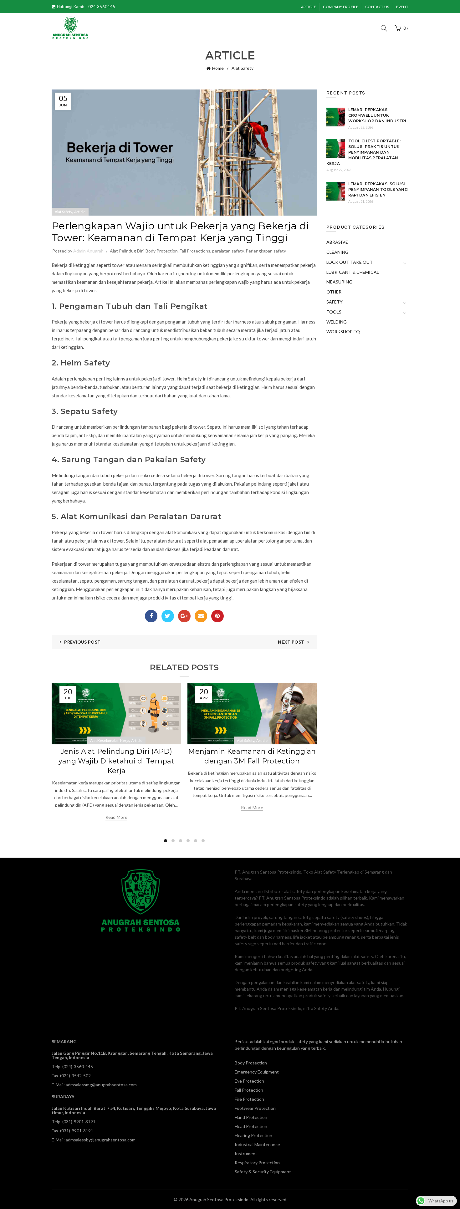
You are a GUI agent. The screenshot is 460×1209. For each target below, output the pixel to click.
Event (402, 6)
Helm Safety (189, 378)
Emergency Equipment (257, 1071)
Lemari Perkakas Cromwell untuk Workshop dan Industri (377, 115)
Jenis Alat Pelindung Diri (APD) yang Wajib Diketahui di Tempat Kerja (116, 761)
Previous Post (82, 642)
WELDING (336, 321)
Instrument (246, 1153)
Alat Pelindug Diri (127, 250)
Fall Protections (195, 250)
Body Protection (162, 250)
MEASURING (339, 281)
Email (201, 616)
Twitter (167, 616)
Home (218, 68)
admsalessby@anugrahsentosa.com (100, 1139)
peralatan (157, 540)
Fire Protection (249, 1099)
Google (184, 616)
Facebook (151, 616)
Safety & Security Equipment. (263, 1171)
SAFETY (334, 301)
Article (308, 6)
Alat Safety (242, 68)
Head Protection (251, 1126)
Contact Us (377, 6)
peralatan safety (228, 250)
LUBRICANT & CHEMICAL (352, 272)
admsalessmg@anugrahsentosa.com (101, 1084)
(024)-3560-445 (77, 1066)
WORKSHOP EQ (343, 331)
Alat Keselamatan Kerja (109, 740)
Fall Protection (249, 1090)
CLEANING (337, 252)
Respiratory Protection (257, 1162)
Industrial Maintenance (257, 1144)
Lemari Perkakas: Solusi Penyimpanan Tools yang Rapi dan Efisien (378, 189)
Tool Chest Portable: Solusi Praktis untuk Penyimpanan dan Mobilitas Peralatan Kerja (363, 152)
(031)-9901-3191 (78, 1121)
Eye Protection (249, 1081)
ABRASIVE (337, 242)
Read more (116, 817)
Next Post (291, 642)
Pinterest (217, 616)
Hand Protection (251, 1117)
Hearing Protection (253, 1135)
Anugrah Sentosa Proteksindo (218, 1199)
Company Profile (340, 6)
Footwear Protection (255, 1108)
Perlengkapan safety (266, 250)
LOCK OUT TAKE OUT (349, 262)
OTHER (333, 291)
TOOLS (333, 311)
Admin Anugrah (88, 250)
